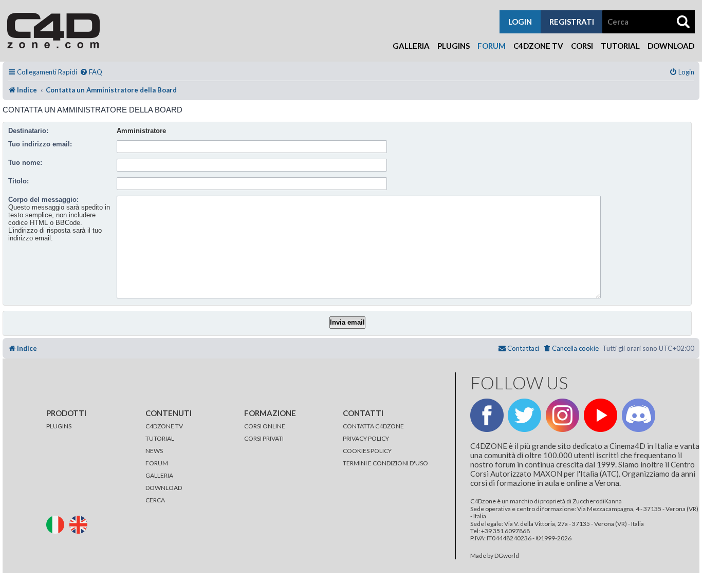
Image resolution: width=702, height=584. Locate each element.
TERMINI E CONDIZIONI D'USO (385, 463)
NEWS (154, 451)
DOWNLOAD (163, 488)
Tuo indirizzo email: (40, 144)
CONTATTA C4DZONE (373, 426)
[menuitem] (91, 72)
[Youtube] (600, 415)
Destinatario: (28, 131)
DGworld (506, 555)
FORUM (156, 463)
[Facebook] (487, 415)
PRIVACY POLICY (366, 438)
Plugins (453, 45)
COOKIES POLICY (367, 451)
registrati (571, 21)
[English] (80, 524)
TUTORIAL (159, 438)
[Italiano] (57, 524)
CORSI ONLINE (264, 426)
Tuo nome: (25, 162)
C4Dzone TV (538, 45)
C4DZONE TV (164, 426)
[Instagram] (562, 415)
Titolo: (18, 181)
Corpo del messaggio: (43, 199)
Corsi (582, 45)
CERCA (155, 500)
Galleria (411, 45)
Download (671, 45)
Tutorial (620, 45)
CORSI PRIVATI (264, 438)
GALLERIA (159, 475)
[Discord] (638, 415)
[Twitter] (524, 415)
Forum (491, 45)
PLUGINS (58, 426)
